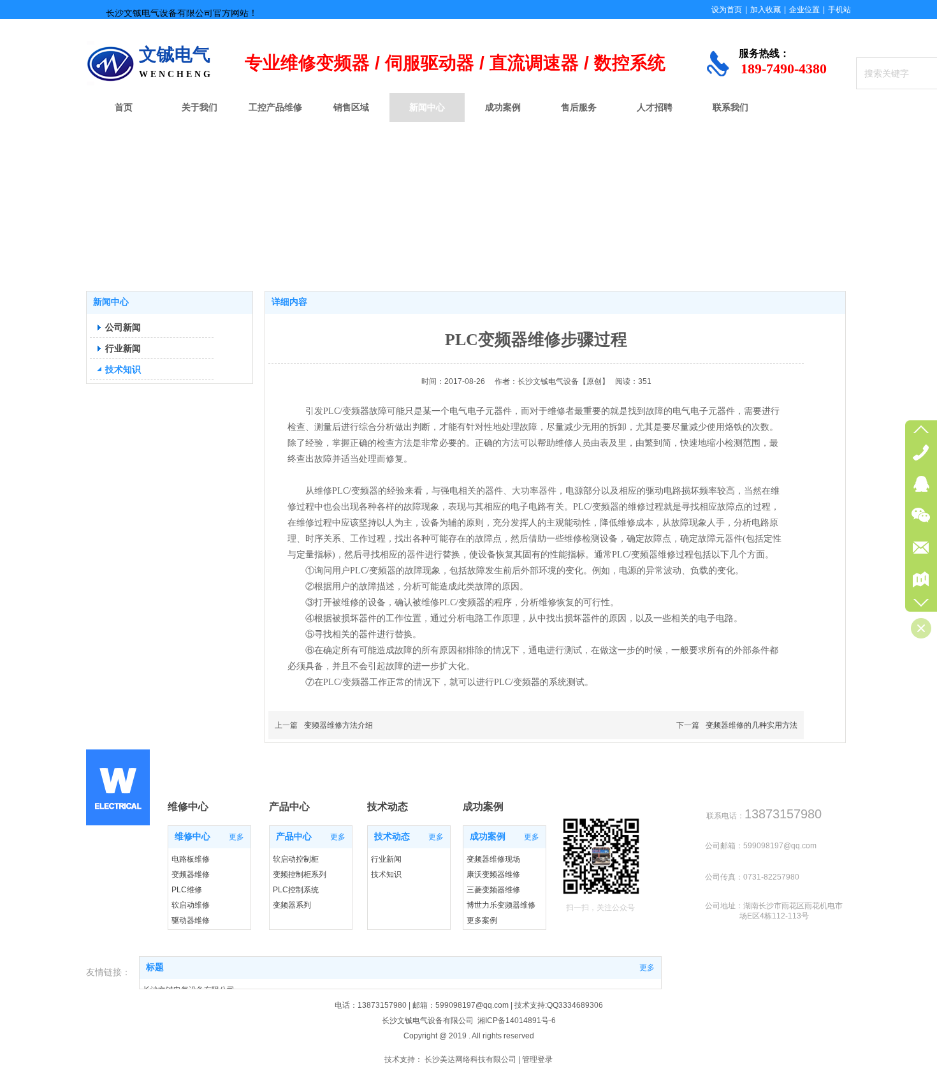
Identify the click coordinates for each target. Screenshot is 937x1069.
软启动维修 (190, 905)
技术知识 (386, 874)
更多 (236, 837)
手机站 (839, 9)
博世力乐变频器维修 (501, 905)
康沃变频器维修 (493, 874)
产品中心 (294, 836)
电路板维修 (190, 859)
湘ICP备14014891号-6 (516, 1020)
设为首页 (726, 9)
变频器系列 (292, 905)
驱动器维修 (190, 920)
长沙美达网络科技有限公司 (470, 1059)
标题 (155, 967)
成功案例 (487, 836)
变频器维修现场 (493, 859)
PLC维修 (186, 889)
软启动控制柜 (296, 859)
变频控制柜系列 (299, 874)
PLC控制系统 (296, 889)
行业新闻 (386, 859)
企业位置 (804, 9)
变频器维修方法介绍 (338, 725)
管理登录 (537, 1059)
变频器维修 (190, 874)
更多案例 (482, 920)
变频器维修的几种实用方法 (751, 725)
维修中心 (192, 836)
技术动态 (392, 836)
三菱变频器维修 (493, 889)
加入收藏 (765, 9)
